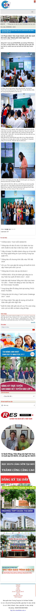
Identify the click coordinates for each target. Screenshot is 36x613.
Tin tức (18, 587)
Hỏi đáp (18, 588)
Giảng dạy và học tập (18, 595)
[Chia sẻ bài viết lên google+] (7, 229)
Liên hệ (17, 592)
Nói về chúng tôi (18, 597)
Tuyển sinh (18, 590)
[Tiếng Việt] (35, 1)
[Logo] (6, 4)
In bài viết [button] (12, 229)
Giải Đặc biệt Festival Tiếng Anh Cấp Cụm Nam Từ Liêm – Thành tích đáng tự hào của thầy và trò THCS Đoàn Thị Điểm (17, 283)
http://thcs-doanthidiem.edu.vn (18, 610)
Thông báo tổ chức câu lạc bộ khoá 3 (14, 271)
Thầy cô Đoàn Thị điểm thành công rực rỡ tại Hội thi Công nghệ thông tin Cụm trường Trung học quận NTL (18, 254)
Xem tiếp (33, 322)
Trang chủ (18, 584)
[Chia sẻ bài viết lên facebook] (6, 229)
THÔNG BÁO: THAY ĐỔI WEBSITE (13, 242)
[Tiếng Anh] (35, 2)
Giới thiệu (18, 586)
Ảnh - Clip (18, 594)
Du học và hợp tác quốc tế (18, 591)
